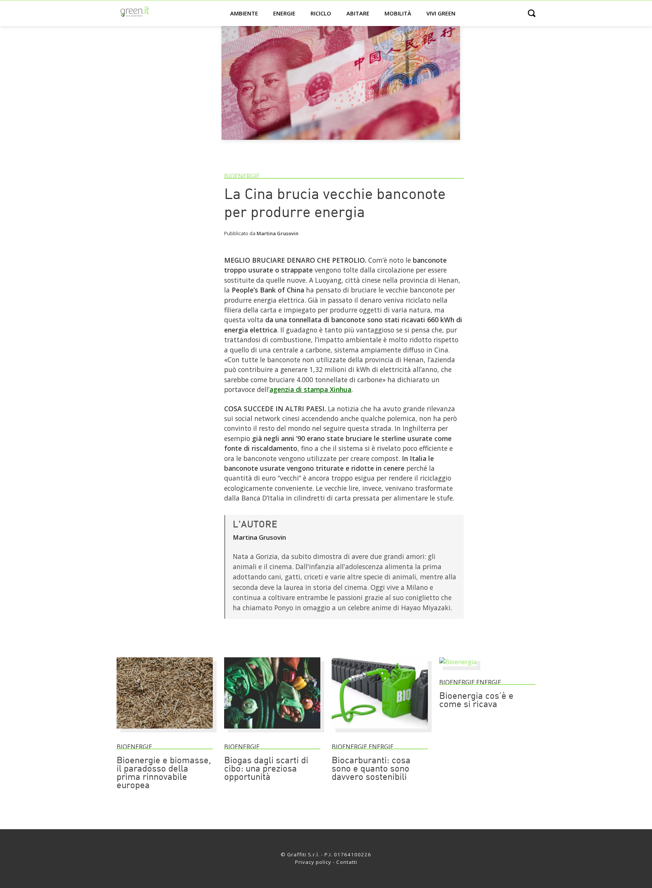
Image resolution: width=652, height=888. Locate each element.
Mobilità (397, 13)
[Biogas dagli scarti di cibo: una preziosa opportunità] (272, 732)
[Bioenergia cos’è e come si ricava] (458, 662)
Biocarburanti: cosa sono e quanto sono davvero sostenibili (371, 769)
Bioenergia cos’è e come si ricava (476, 700)
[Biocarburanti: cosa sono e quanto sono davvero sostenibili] (380, 732)
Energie (284, 13)
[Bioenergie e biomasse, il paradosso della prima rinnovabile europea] (165, 732)
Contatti (346, 862)
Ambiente (244, 13)
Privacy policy (313, 862)
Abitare (357, 13)
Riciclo (321, 13)
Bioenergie (242, 176)
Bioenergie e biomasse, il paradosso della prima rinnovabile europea (164, 773)
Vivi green (440, 13)
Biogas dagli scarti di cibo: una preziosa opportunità (266, 769)
